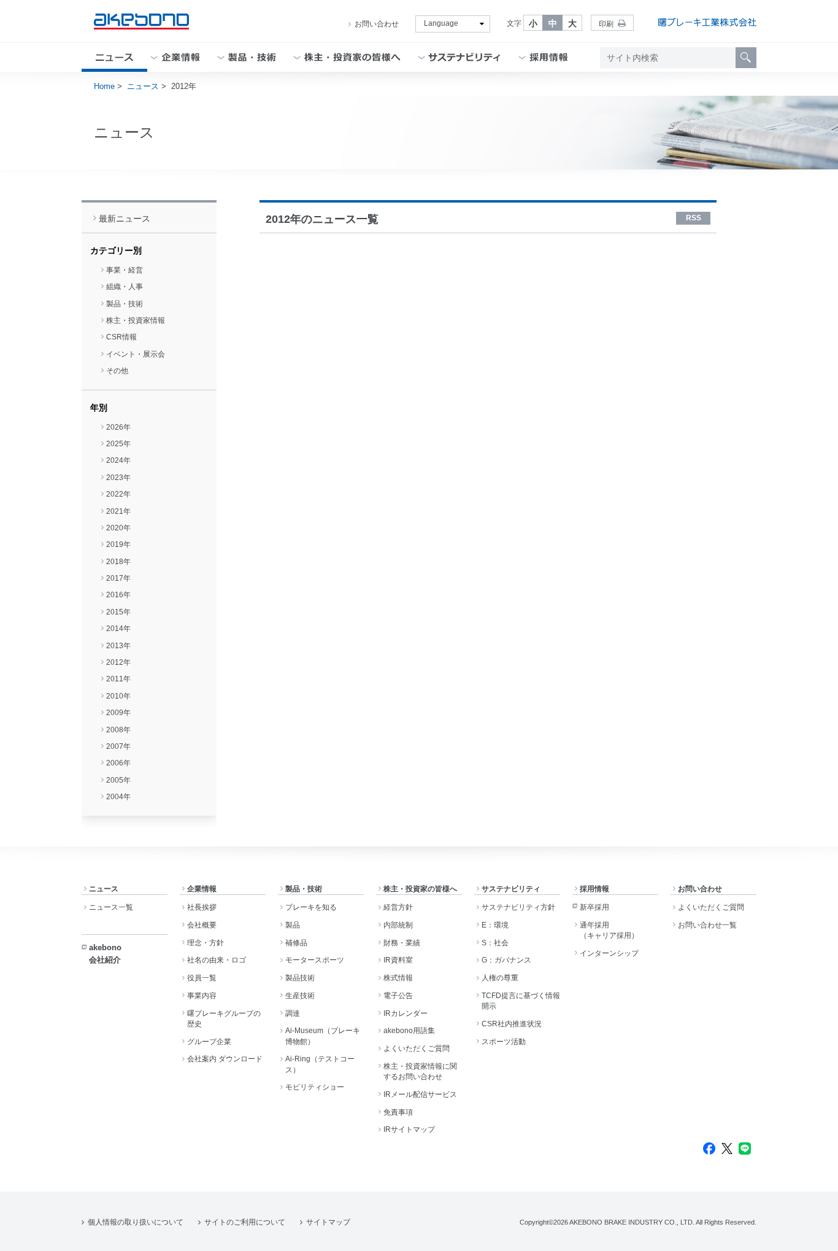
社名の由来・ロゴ (216, 960)
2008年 (118, 730)
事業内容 (202, 995)
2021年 (118, 511)
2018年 (118, 561)
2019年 (118, 544)
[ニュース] (114, 57)
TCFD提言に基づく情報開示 (521, 1001)
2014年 (118, 628)
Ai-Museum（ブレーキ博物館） (322, 1036)
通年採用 (609, 930)
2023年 (118, 477)
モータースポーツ (314, 960)
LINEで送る (745, 1148)
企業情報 (202, 889)
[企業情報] (180, 57)
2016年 (118, 595)
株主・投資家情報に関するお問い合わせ (420, 1071)
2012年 (118, 662)
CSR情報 (121, 337)
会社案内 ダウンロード (225, 1059)
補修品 (296, 943)
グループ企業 (209, 1041)
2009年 (118, 712)
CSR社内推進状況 (512, 1024)
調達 (292, 1013)
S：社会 (495, 943)
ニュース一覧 (111, 907)
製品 (292, 925)
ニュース (143, 86)
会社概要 (202, 925)
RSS (693, 218)
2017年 (118, 578)
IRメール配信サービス (420, 1094)
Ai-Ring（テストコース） (320, 1064)
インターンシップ (609, 953)
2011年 (118, 679)
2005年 (118, 780)
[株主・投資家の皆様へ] (352, 57)
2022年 (118, 494)
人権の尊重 (500, 978)
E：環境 (495, 925)
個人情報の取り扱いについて (135, 1222)
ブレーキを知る (311, 907)
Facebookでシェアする (709, 1148)
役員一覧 (202, 978)
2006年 (118, 763)
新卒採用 (594, 907)
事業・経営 (124, 270)
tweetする (727, 1148)
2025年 (118, 444)
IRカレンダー (405, 1013)
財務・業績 (401, 943)
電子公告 (398, 995)
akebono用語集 (409, 1030)
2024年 (118, 460)
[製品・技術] (252, 57)
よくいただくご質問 (416, 1048)
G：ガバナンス (506, 960)
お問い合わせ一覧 (707, 925)
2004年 (118, 796)
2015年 (118, 612)
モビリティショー (314, 1087)
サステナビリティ (511, 889)
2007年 (118, 746)
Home (104, 86)
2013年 (118, 645)
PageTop (814, 1232)
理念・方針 (205, 943)
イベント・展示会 (135, 354)
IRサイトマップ (409, 1129)
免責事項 (398, 1112)
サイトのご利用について (244, 1222)
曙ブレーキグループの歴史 (224, 1019)
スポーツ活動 (504, 1041)
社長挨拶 (202, 907)
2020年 (118, 528)
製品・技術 (124, 304)
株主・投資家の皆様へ (420, 889)
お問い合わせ (377, 24)
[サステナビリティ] (465, 57)
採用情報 (594, 889)
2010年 (118, 696)
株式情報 (398, 978)
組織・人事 (124, 286)
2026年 (118, 427)
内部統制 (398, 925)
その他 (117, 370)
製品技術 (300, 978)
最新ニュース (124, 218)
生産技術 (300, 995)
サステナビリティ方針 (518, 907)
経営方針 (398, 907)
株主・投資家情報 (135, 320)
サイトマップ (328, 1222)
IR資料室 (398, 960)
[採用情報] (548, 57)
